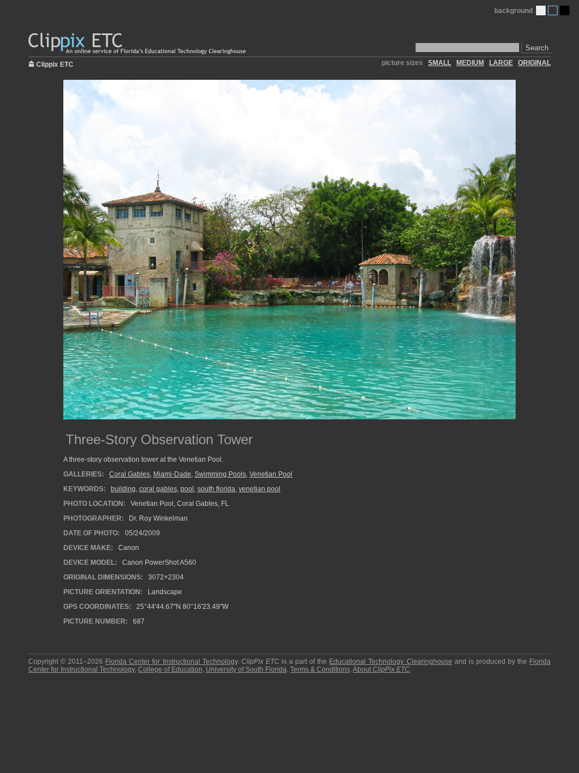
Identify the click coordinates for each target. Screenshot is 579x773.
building (123, 489)
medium (470, 63)
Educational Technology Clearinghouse (390, 661)
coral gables (158, 489)
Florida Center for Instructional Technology (171, 661)
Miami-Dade (172, 474)
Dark (564, 10)
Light (541, 10)
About (381, 669)
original (534, 63)
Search (536, 48)
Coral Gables (129, 474)
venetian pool (259, 489)
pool (187, 489)
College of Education (170, 669)
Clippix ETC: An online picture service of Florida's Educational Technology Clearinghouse (138, 44)
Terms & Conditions (320, 669)
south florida (216, 489)
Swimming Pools (220, 474)
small (439, 63)
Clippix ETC (55, 64)
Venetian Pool (270, 474)
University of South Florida (246, 669)
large (501, 63)
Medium (553, 10)
